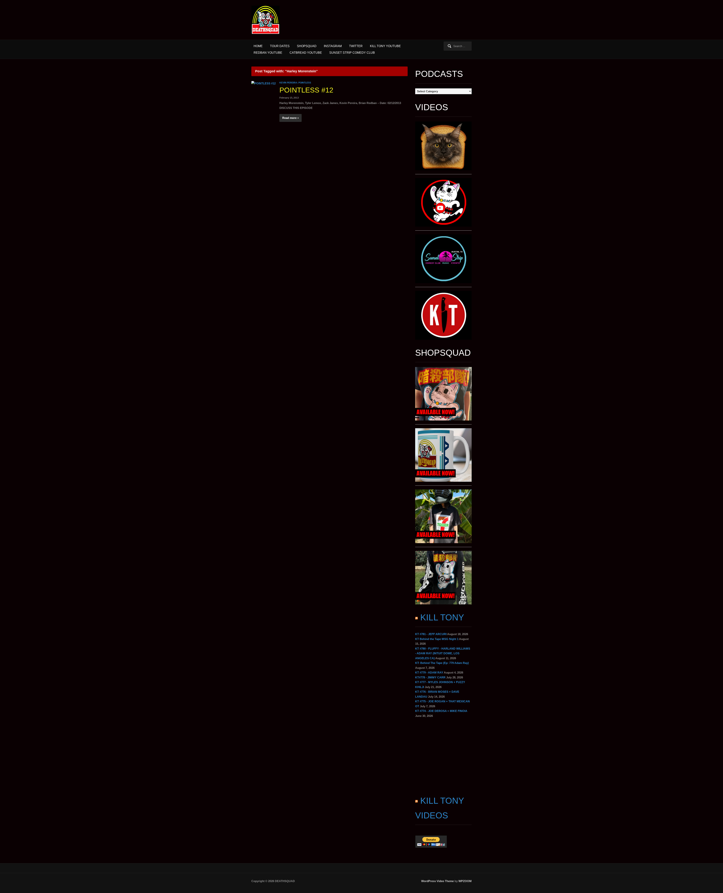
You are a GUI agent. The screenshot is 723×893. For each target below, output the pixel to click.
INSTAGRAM (333, 46)
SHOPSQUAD (307, 46)
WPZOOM (465, 881)
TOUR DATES (280, 46)
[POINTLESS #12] (263, 83)
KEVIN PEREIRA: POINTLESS (295, 82)
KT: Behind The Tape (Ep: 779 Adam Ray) (442, 662)
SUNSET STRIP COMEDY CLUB (352, 52)
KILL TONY (442, 617)
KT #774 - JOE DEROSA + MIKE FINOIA (441, 711)
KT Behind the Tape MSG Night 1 (436, 639)
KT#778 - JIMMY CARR (430, 677)
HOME (258, 46)
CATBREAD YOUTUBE (306, 52)
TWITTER (356, 46)
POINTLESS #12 (306, 90)
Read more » (290, 117)
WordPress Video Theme (437, 881)
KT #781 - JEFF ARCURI (431, 634)
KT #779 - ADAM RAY (429, 672)
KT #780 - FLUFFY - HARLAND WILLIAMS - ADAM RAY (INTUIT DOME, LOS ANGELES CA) (442, 653)
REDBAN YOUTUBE (268, 52)
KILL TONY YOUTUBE (385, 46)
